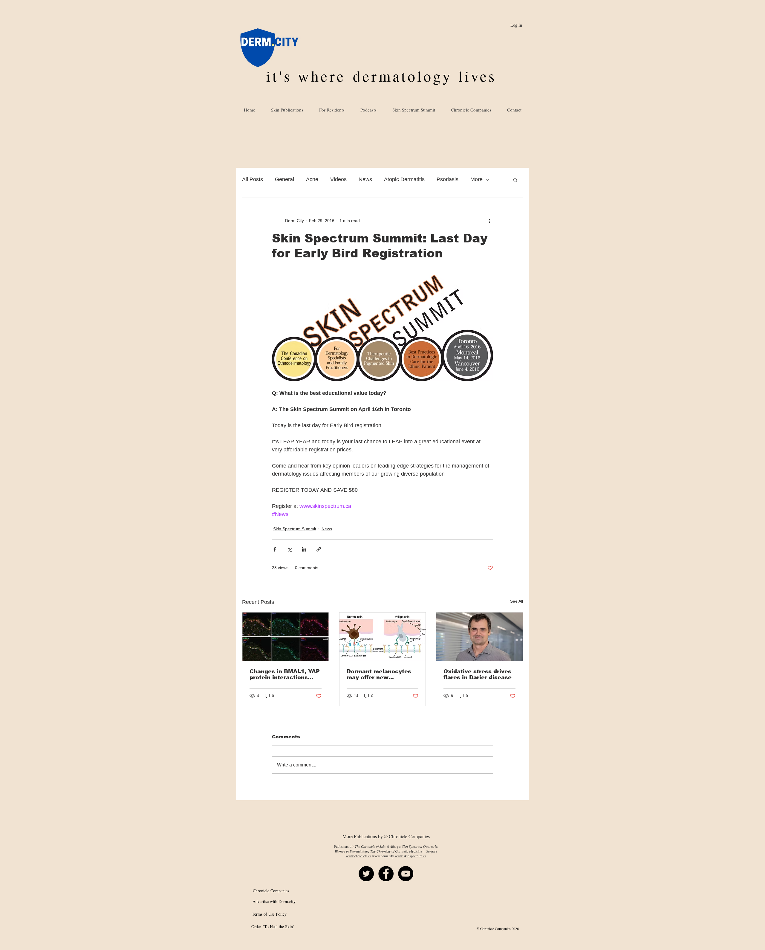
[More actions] (489, 220)
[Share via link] (319, 549)
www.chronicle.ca (358, 855)
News (365, 179)
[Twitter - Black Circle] (366, 873)
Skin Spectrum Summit (294, 528)
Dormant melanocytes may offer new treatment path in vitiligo (379, 674)
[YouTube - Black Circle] (405, 873)
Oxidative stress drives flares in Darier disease (477, 674)
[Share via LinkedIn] (304, 549)
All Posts (252, 179)
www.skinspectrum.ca (410, 855)
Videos (338, 179)
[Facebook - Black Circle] (386, 873)
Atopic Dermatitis (404, 179)
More (476, 179)
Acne (312, 179)
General (284, 179)
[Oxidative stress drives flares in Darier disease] (479, 637)
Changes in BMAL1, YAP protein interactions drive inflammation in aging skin (285, 674)
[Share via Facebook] (275, 549)
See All (516, 601)
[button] (515, 179)
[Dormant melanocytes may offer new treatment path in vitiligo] (382, 637)
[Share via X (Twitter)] (289, 549)
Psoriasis (447, 179)
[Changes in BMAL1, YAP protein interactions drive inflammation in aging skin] (285, 637)
